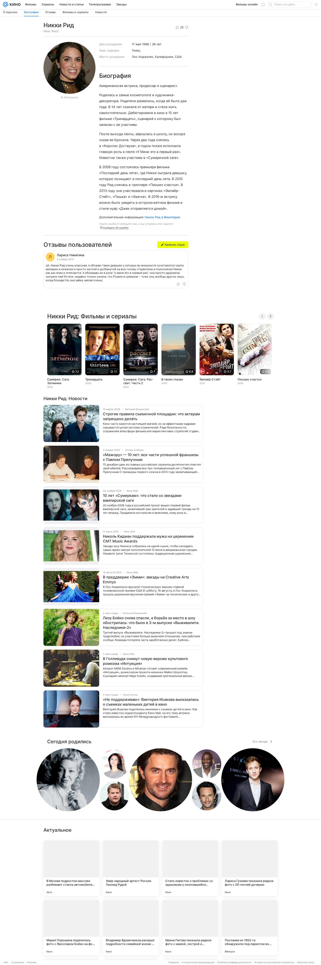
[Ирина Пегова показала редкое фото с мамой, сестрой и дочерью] (190, 927)
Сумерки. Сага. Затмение (58, 381)
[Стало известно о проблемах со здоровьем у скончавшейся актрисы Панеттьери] (190, 868)
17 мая (136, 44)
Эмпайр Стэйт (210, 379)
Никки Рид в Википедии (162, 217)
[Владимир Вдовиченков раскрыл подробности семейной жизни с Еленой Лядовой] (131, 927)
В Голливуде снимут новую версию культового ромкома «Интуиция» (145, 661)
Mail (6, 962)
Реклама (31, 962)
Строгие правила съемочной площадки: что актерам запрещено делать (151, 416)
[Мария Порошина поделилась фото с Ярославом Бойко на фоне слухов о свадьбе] (71, 927)
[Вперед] (270, 316)
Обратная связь (305, 962)
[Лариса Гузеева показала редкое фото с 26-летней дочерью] (250, 868)
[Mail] (5, 4)
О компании (17, 962)
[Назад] (262, 316)
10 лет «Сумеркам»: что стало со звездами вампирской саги (142, 498)
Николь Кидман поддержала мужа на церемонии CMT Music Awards (148, 538)
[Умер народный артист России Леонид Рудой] (131, 868)
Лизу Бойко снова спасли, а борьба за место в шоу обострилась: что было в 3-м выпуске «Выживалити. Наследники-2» (151, 623)
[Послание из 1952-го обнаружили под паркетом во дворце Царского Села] (250, 927)
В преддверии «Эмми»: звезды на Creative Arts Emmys (146, 579)
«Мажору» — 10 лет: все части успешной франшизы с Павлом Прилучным (150, 457)
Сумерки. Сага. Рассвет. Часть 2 (138, 381)
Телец (136, 50)
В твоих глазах (172, 379)
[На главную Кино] (14, 4)
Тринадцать (94, 379)
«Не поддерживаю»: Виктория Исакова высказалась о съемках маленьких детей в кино (151, 702)
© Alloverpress (69, 97)
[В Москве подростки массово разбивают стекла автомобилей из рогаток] (71, 868)
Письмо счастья (250, 379)
